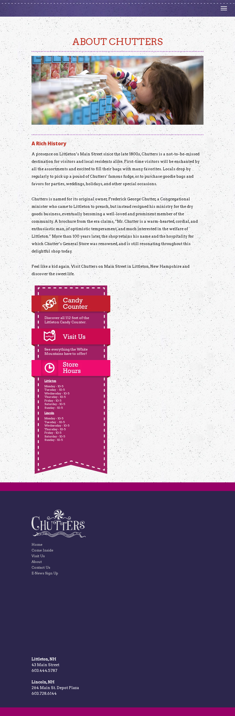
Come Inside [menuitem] (42, 550)
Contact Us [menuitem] (41, 567)
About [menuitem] (37, 562)
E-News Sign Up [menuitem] (45, 573)
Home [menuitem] (37, 544)
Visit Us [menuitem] (38, 556)
